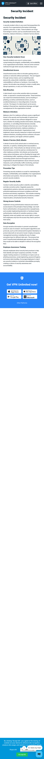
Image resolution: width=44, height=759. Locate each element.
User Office (33, 3)
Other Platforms (22, 303)
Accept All (22, 754)
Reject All (13, 750)
